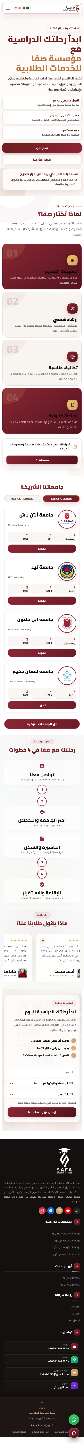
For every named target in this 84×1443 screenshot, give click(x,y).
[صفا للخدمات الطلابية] (64, 1160)
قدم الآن (42, 148)
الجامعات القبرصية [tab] (22, 498)
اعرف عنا (75, 1313)
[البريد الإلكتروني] (59, 1210)
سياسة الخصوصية (63, 1432)
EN (18, 8)
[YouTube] (67, 1210)
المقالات (75, 1306)
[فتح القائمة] (8, 8)
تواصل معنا (74, 1320)
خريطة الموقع (19, 1432)
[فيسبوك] (50, 1210)
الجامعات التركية (71, 1278)
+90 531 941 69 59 (58, 1348)
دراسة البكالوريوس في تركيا (65, 1233)
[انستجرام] (42, 1210)
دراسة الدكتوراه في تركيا (67, 1247)
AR (26, 8)
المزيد (42, 548)
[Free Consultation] (74, 1433)
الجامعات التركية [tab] (61, 498)
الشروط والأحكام (40, 1432)
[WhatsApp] (74, 1419)
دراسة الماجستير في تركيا (66, 1240)
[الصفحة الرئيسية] (71, 8)
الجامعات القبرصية (70, 1285)
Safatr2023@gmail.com (54, 1374)
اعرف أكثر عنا (42, 159)
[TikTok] (76, 1210)
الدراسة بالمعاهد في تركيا (66, 1254)
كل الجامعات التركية (42, 724)
